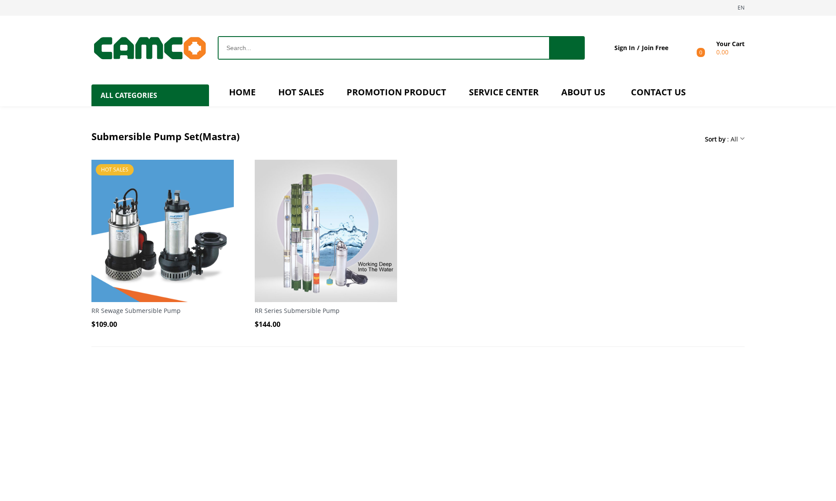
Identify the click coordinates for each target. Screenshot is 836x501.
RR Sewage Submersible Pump (136, 310)
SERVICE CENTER (504, 92)
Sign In (624, 47)
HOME (242, 92)
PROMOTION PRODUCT (396, 92)
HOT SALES (301, 92)
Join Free (655, 47)
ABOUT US (583, 92)
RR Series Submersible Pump (297, 310)
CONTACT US (658, 92)
